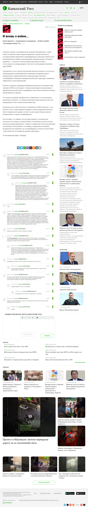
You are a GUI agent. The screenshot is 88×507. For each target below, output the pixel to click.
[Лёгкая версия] (79, 2)
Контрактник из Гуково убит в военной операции (61, 346)
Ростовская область (75, 15)
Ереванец (27, 23)
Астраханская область (39, 12)
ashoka (16, 259)
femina (16, 274)
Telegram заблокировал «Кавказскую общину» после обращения (70, 449)
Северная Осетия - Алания (9, 17)
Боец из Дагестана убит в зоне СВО (16, 346)
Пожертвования (57, 493)
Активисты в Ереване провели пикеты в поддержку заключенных (71, 83)
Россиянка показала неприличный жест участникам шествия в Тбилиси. (44, 475)
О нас (35, 493)
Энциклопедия (32, 1)
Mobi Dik (21, 266)
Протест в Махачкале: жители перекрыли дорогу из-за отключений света (25, 441)
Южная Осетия (43, 17)
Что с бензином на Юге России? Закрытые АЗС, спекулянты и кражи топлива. (71, 476)
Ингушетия (73, 12)
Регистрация (27, 334)
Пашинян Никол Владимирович (70, 269)
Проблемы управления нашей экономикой (73, 36)
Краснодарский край (39, 15)
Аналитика (23, 1)
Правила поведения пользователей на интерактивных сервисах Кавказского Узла (38, 500)
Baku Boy (17, 235)
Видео (51, 1)
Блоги (46, 1)
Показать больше (44, 482)
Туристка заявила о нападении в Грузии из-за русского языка (13, 475)
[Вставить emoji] (37, 317)
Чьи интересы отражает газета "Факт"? (73, 52)
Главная (5, 23)
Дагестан (67, 12)
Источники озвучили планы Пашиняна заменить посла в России (69, 110)
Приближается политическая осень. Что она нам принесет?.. (73, 46)
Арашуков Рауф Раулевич (68, 290)
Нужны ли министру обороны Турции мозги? (73, 31)
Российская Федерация (63, 15)
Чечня (36, 17)
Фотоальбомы (59, 1)
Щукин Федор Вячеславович (69, 310)
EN (84, 1)
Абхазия (5, 12)
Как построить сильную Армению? (74, 57)
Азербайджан (23, 12)
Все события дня (80, 362)
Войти (81, 8)
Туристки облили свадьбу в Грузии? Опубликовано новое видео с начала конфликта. (70, 422)
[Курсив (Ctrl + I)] (26, 317)
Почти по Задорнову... (71, 41)
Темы (10, 1)
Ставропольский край (27, 17)
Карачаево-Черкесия (27, 15)
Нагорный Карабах (50, 15)
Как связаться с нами (45, 493)
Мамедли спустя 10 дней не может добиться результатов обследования (71, 229)
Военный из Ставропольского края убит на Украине (21, 360)
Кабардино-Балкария (8, 15)
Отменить (47, 335)
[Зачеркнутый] (32, 317)
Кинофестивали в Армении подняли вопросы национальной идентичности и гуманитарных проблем (70, 182)
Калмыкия (18, 15)
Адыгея (16, 12)
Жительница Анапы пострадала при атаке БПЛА (20, 352)
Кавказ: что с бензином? (11, 20)
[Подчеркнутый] (29, 317)
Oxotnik (20, 173)
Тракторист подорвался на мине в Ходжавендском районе (71, 154)
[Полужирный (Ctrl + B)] (22, 317)
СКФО (19, 17)
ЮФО (58, 17)
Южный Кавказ (52, 17)
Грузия (61, 12)
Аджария (11, 12)
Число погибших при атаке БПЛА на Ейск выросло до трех (63, 353)
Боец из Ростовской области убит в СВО (58, 360)
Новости (5, 1)
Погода (66, 1)
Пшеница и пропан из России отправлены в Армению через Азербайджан (69, 126)
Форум (41, 1)
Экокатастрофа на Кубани (64, 20)
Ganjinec (17, 154)
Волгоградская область (52, 12)
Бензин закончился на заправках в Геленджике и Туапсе (32, 386)
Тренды (16, 1)
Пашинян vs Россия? (37, 20)
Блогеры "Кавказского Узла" (16, 23)
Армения (30, 12)
